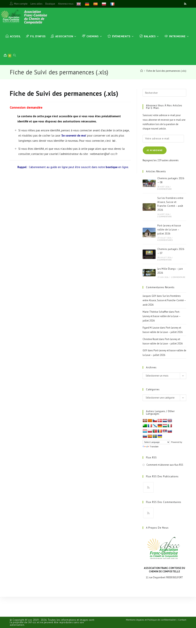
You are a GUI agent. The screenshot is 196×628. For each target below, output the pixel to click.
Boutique (50, 3)
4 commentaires (165, 240)
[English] (79, 3)
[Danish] (160, 421)
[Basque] (145, 421)
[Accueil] (141, 70)
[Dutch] (165, 421)
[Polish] (104, 3)
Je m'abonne (155, 150)
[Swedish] (155, 436)
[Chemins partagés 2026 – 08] (149, 183)
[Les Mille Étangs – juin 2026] (149, 272)
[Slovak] (169, 431)
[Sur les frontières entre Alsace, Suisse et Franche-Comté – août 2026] (149, 207)
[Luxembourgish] (145, 431)
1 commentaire (164, 216)
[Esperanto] (145, 426)
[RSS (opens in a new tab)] (184, 4)
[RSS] (148, 487)
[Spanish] (96, 3)
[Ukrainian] (160, 436)
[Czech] (155, 421)
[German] (87, 3)
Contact (182, 619)
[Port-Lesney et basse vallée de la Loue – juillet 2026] (149, 232)
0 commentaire (164, 189)
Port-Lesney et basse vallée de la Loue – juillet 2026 (169, 229)
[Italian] (169, 426)
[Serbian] (165, 431)
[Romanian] (160, 431)
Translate (154, 446)
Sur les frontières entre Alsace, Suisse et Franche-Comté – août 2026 (164, 300)
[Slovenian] (145, 436)
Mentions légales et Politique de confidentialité (151, 619)
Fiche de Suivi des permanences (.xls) (166, 70)
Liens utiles (36, 3)
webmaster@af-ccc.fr (104, 154)
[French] (113, 3)
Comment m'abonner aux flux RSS (164, 464)
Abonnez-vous (66, 3)
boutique (112, 167)
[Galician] (155, 426)
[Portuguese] (155, 431)
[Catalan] (150, 421)
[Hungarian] (165, 426)
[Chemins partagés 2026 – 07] (149, 254)
